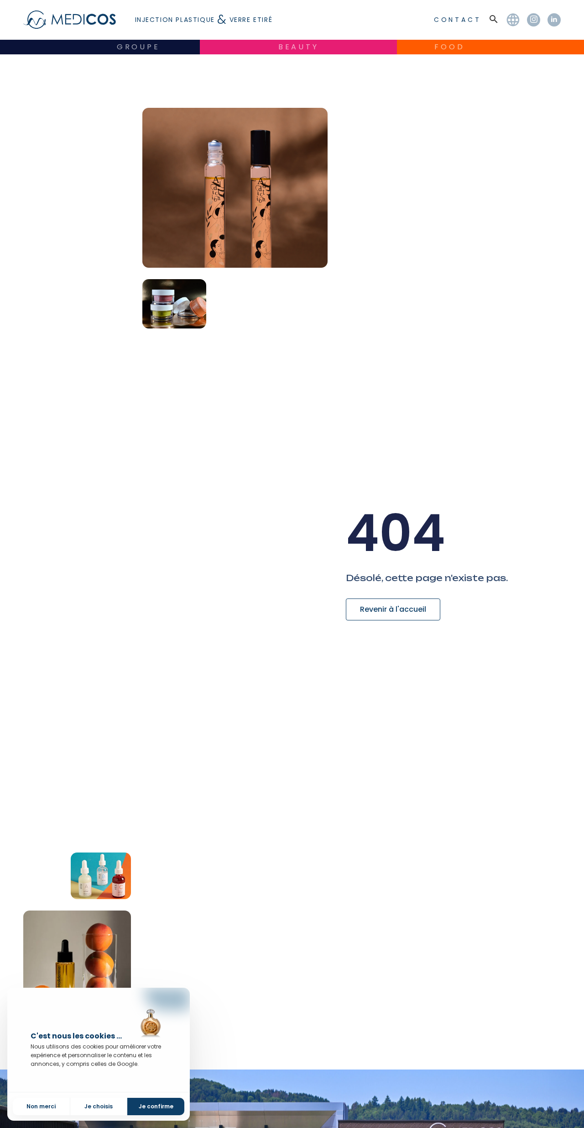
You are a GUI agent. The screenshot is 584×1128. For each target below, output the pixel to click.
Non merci (41, 1106)
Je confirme (156, 1106)
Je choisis (98, 1106)
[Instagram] (533, 19)
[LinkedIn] (554, 19)
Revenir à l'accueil (393, 609)
